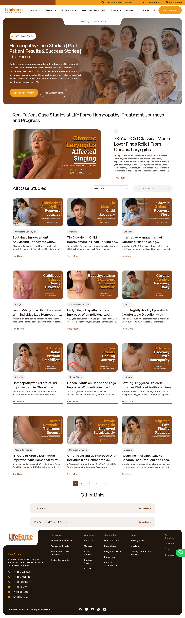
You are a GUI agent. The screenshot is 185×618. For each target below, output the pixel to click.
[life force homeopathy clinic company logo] (22, 539)
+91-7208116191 (20, 587)
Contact (130, 10)
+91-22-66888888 (22, 572)
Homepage (85, 22)
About (34, 10)
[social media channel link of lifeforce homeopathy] (80, 609)
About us (88, 540)
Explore (114, 10)
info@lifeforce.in (21, 597)
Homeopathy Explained (62, 540)
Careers (88, 546)
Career (87, 568)
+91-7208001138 (20, 582)
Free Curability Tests (53, 93)
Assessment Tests (93, 10)
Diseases (49, 10)
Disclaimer (136, 546)
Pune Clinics (110, 546)
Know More (145, 508)
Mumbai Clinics (111, 540)
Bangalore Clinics (112, 551)
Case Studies (98, 22)
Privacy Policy (137, 540)
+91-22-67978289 (21, 577)
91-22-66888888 (151, 2)
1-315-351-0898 (125, 2)
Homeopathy (67, 10)
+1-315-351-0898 (21, 592)
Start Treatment (170, 10)
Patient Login (149, 10)
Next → (106, 483)
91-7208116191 (175, 2)
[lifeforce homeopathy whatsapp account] (180, 552)
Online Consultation (60, 560)
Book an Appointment (24, 93)
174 (97, 483)
